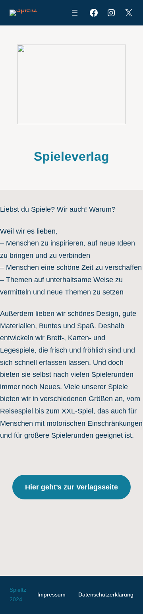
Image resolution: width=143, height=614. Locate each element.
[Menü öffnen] (74, 13)
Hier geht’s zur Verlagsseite (71, 487)
